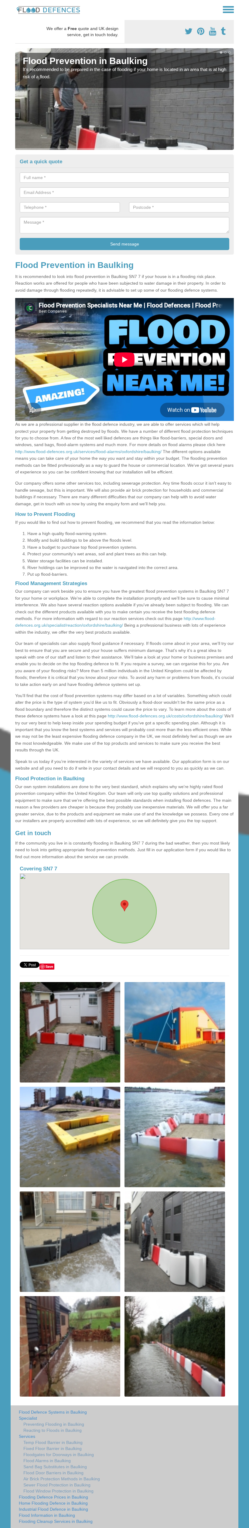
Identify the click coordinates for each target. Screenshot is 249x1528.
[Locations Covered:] (18, 9)
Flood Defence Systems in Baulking (53, 1412)
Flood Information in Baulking (47, 1515)
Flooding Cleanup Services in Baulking (56, 1521)
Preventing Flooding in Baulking (53, 1424)
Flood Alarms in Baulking (47, 1460)
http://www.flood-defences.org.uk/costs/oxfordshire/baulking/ (165, 715)
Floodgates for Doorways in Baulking (58, 1454)
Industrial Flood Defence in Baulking (53, 1509)
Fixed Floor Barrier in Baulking (52, 1448)
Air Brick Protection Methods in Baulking (61, 1478)
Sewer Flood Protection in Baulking (56, 1484)
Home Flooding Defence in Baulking (53, 1503)
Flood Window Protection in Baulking (58, 1491)
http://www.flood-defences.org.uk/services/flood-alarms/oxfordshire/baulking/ (88, 451)
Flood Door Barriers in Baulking (53, 1472)
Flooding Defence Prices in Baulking (53, 1497)
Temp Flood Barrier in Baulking (53, 1442)
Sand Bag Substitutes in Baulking (55, 1466)
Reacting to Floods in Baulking (52, 1430)
